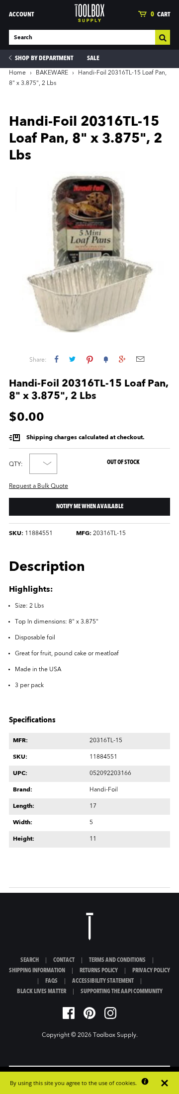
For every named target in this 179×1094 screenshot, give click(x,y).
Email (140, 359)
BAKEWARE (52, 73)
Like (56, 359)
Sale (93, 58)
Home (17, 73)
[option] (89, 251)
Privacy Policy (151, 971)
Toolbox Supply (114, 1035)
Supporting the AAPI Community (122, 992)
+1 (122, 359)
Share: (38, 360)
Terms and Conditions (117, 960)
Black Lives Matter (41, 992)
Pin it (90, 359)
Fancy (106, 359)
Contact (64, 960)
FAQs (51, 981)
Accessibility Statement (103, 981)
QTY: (16, 465)
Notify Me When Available (89, 507)
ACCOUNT (21, 14)
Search (29, 960)
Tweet (72, 359)
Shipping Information (37, 971)
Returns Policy (99, 971)
